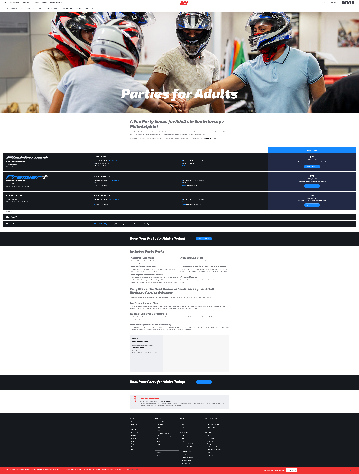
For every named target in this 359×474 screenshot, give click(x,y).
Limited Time (160, 458)
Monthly (159, 455)
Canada (133, 435)
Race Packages (135, 422)
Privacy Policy (133, 469)
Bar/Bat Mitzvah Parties (188, 446)
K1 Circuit (210, 441)
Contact (209, 458)
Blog (208, 435)
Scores (158, 444)
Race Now (26, 3)
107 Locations (14, 3)
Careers (209, 452)
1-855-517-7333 (211, 138)
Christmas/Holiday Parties (189, 457)
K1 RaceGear (210, 438)
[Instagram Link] (346, 3)
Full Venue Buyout (187, 460)
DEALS (325, 3)
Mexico (133, 438)
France (133, 441)
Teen (183, 424)
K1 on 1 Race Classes (163, 433)
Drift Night (160, 424)
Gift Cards (134, 424)
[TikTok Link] (353, 2)
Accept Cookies (291, 470)
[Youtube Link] (349, 3)
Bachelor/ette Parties (188, 444)
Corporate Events (56, 3)
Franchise (209, 422)
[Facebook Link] (343, 3)
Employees (210, 455)
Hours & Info (31, 8)
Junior (183, 427)
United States (135, 432)
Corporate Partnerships (214, 449)
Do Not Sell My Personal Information (273, 470)
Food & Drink (89, 8)
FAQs (158, 438)
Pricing (41, 8)
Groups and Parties (40, 3)
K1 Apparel (210, 444)
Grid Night (160, 427)
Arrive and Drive (161, 422)
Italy (132, 444)
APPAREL (333, 3)
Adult (183, 422)
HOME (4, 3)
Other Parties (186, 463)
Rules (158, 441)
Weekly (159, 452)
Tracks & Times (67, 8)
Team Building (186, 454)
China (133, 449)
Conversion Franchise (213, 424)
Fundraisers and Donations (214, 446)
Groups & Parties (53, 8)
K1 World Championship (164, 436)
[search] (357, 3)
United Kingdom (136, 446)
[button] (350, 470)
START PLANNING (312, 166)
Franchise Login (211, 427)
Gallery (78, 8)
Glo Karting (160, 430)
